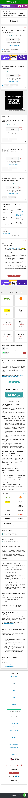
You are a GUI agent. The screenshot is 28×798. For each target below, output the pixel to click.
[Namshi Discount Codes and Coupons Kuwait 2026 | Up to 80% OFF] (21, 322)
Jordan (14, 700)
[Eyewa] (14, 21)
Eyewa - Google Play (9, 666)
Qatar (14, 693)
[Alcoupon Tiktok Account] (17, 765)
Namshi (20, 326)
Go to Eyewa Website (13, 45)
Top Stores (5, 493)
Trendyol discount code (14, 744)
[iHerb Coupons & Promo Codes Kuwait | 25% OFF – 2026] (7, 298)
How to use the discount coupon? (14, 740)
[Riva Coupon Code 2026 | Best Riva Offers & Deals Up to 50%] (7, 514)
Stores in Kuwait (14, 720)
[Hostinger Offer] (14, 57)
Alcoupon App (14, 769)
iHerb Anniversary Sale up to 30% (13, 1)
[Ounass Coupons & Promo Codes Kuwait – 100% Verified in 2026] (7, 334)
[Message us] (25, 795)
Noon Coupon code (14, 747)
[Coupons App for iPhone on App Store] (18, 776)
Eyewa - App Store (9, 664)
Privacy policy (14, 737)
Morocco (14, 704)
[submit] (24, 353)
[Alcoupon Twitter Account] (10, 765)
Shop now (14, 275)
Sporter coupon (14, 754)
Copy (20, 39)
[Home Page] (5, 6)
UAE (14, 680)
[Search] (23, 6)
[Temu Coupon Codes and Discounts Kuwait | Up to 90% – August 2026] (21, 298)
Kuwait (14, 683)
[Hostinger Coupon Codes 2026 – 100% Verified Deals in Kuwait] (7, 322)
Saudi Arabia (14, 676)
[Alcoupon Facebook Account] (14, 765)
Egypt (14, 697)
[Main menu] (26, 6)
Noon (7, 314)
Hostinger (7, 327)
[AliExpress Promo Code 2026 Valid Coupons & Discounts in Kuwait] (20, 514)
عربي (16, 6)
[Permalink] (2, 49)
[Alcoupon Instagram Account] (6, 765)
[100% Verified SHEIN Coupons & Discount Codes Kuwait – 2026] (7, 518)
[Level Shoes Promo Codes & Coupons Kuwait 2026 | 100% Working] (21, 310)
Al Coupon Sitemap (14, 730)
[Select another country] (19, 6)
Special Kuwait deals (14, 723)
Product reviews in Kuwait (14, 751)
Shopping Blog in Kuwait (14, 726)
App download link (14, 772)
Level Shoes (21, 314)
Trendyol (20, 338)
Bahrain (14, 687)
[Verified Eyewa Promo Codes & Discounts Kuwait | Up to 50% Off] (14, 100)
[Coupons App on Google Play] (16, 776)
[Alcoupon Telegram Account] (21, 765)
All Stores (8, 11)
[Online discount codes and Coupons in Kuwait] (3, 11)
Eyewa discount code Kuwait (15, 248)
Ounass (7, 339)
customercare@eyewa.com (9, 623)
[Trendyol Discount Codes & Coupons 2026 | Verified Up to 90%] (21, 334)
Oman (14, 690)
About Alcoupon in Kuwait (14, 733)
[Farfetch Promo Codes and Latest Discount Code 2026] (20, 518)
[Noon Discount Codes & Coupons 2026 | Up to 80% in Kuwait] (7, 310)
